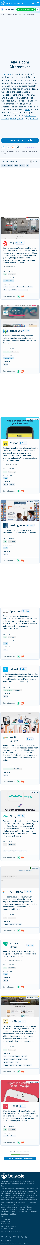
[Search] (33, 3)
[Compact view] (33, 161)
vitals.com (6, 74)
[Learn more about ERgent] (5, 1106)
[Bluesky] (14, 1237)
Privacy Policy (6, 1221)
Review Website (8, 280)
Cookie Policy (6, 1224)
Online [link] (4, 166)
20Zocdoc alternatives (10, 464)
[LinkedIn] (26, 1237)
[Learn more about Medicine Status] (5, 943)
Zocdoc (5, 118)
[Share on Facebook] (3, 147)
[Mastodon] (10, 1237)
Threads (4, 1209)
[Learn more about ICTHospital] (5, 892)
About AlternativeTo (8, 1226)
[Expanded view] (31, 161)
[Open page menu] (38, 3)
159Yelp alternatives (9, 266)
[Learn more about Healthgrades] (5, 525)
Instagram (12, 1209)
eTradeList (30, 115)
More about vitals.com (18, 140)
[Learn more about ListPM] (5, 1021)
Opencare (33, 118)
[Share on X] (8, 147)
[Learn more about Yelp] (5, 243)
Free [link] (16, 166)
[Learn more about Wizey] (5, 816)
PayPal (13, 1214)
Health (6, 478)
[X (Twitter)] (6, 1237)
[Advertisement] (20, 36)
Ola (16, 1189)
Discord (26, 1205)
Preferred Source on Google (11, 1231)
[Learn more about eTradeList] (5, 331)
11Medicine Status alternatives (12, 960)
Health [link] (22, 166)
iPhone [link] (10, 166)
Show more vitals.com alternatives (20, 1158)
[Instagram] (22, 1237)
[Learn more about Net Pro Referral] (5, 737)
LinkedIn (21, 1209)
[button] (20, 243)
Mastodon (22, 1207)
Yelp (27, 109)
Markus (23, 1189)
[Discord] (2, 1237)
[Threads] (18, 1237)
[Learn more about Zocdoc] (5, 443)
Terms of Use (6, 1219)
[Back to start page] (3, 3)
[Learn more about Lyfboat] (5, 669)
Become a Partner (7, 1229)
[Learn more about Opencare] (5, 611)
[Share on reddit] (13, 147)
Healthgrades (16, 118)
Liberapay (4, 1214)
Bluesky (29, 1207)
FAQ (2, 1216)
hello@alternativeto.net (10, 1205)
